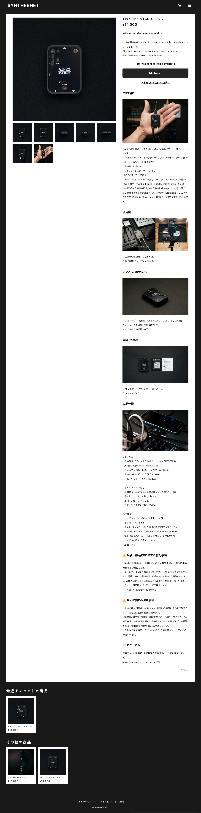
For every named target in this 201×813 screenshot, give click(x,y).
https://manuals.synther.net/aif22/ (141, 662)
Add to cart (155, 73)
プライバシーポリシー (86, 801)
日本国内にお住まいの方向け (155, 82)
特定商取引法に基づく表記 (112, 801)
